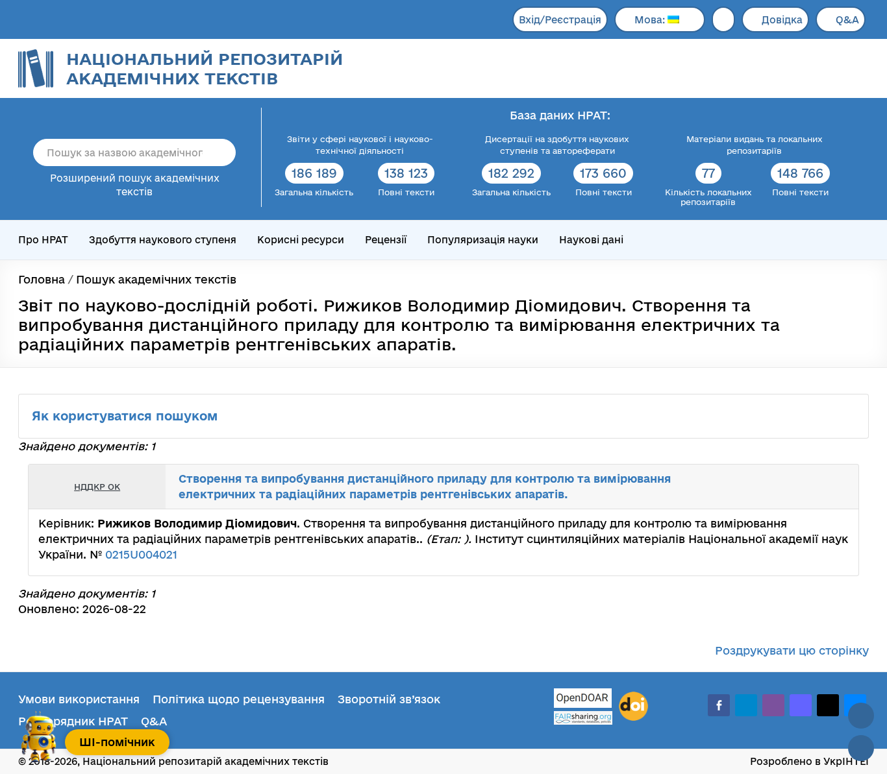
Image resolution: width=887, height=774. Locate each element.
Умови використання (79, 699)
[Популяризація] (838, 486)
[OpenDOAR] (583, 699)
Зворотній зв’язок (389, 699)
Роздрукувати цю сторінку (792, 650)
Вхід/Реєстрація (560, 19)
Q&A (847, 19)
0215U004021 (141, 554)
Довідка (782, 19)
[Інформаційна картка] (795, 486)
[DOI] (633, 706)
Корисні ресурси (300, 239)
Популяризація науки (482, 239)
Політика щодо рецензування (239, 699)
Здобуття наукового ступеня (162, 239)
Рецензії (385, 239)
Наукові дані (591, 239)
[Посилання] (810, 486)
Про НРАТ (43, 239)
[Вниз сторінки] (861, 748)
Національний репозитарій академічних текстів (204, 68)
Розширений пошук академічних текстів (134, 185)
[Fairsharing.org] (583, 718)
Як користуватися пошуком (126, 416)
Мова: (651, 19)
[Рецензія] (824, 486)
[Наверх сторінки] (861, 716)
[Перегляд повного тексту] (781, 486)
